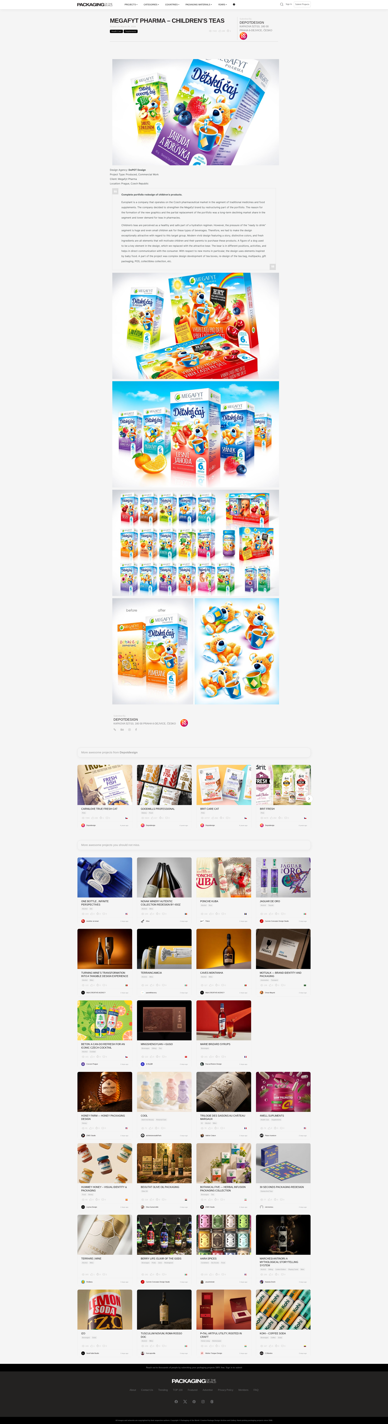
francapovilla (150, 1353)
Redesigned (168, 1263)
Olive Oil (144, 1191)
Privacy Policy (225, 1390)
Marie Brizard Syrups (215, 1044)
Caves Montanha (211, 973)
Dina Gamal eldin (152, 1207)
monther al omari (92, 921)
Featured (192, 1390)
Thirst (207, 921)
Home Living (205, 1341)
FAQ (256, 1390)
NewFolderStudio (92, 1353)
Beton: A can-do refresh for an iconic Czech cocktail (103, 1046)
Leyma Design (91, 1207)
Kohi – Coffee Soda (273, 1333)
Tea (160, 1048)
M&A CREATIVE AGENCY (95, 993)
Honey (84, 1123)
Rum (210, 905)
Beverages (145, 1048)
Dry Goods (215, 1263)
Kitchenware (216, 1341)
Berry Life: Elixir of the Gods (161, 1258)
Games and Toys (267, 1191)
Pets (83, 813)
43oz (148, 921)
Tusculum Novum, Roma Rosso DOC (161, 1335)
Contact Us (147, 1390)
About (133, 1390)
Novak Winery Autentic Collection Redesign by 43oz (161, 903)
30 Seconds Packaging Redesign (282, 1187)
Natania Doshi (270, 1282)
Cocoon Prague (92, 1064)
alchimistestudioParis (153, 1135)
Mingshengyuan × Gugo (157, 1044)
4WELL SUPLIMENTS (272, 1115)
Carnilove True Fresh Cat (99, 809)
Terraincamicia (151, 973)
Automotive (265, 980)
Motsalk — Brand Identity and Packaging (280, 974)
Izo (83, 1333)
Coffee (273, 1337)
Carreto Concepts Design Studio (277, 921)
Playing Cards (293, 1269)
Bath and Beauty (148, 1120)
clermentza (269, 1207)
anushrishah (209, 1282)
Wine (151, 909)
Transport (274, 980)
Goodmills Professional (158, 809)
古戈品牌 (149, 1064)
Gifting (154, 1048)
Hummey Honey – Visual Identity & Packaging (104, 1189)
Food (151, 813)
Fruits (154, 1263)
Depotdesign (252, 22)
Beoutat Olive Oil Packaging (160, 1187)
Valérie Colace (210, 1135)
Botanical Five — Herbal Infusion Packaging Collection (223, 1189)
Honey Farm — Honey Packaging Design (103, 1117)
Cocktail (92, 1051)
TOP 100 (178, 1390)
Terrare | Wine (91, 1258)
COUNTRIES (171, 4)
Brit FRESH (267, 809)
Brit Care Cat (209, 809)
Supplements (130, 31)
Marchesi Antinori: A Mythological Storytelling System (279, 1262)
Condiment (205, 1263)
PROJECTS (130, 4)
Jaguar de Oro (270, 901)
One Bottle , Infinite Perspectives (95, 903)
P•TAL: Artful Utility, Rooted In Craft (221, 1335)
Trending (163, 1390)
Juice (160, 1263)
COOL (144, 1115)
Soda (94, 1337)
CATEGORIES (150, 4)
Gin (91, 909)
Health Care (116, 31)
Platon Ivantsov (270, 1135)
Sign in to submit (234, 1367)
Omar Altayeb (270, 993)
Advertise (208, 1390)
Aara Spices (208, 1258)
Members (243, 1390)
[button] (281, 5)
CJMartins (269, 1353)
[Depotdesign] (243, 36)
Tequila (270, 905)
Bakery (144, 813)
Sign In (289, 4)
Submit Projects (302, 4)
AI (202, 1123)
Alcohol (84, 909)
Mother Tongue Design (213, 1353)
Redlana (89, 1282)
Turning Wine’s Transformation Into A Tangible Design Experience (104, 974)
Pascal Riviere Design (213, 1064)
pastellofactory (151, 993)
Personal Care (161, 1120)
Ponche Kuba (209, 901)
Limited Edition (281, 1269)
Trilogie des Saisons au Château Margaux (222, 1117)
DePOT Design (137, 169)
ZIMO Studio (91, 1135)
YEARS (221, 4)
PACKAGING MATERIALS (198, 4)
